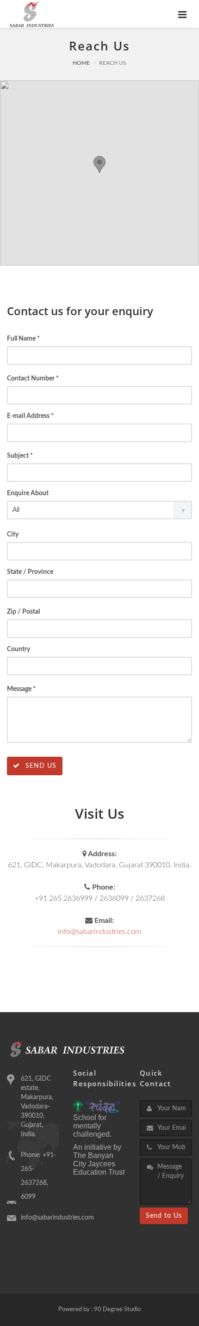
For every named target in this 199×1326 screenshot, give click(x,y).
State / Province (30, 572)
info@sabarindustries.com (99, 931)
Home (81, 63)
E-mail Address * (30, 416)
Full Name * (23, 339)
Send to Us (164, 1216)
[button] (99, 164)
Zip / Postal (23, 612)
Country (18, 649)
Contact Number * (33, 378)
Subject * (20, 456)
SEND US (39, 766)
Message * (21, 689)
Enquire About (28, 493)
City (13, 534)
